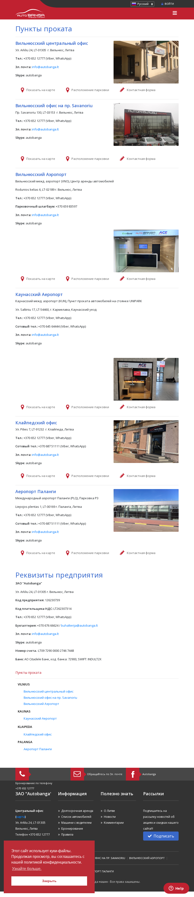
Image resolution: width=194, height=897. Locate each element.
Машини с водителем (76, 823)
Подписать (164, 836)
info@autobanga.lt (45, 67)
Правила (67, 834)
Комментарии (114, 823)
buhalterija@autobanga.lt (79, 625)
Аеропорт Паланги (38, 749)
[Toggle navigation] (175, 13)
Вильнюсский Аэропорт (41, 704)
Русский (143, 4)
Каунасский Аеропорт (40, 718)
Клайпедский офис (38, 734)
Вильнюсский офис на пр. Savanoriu (50, 697)
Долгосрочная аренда (77, 811)
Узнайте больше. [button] (26, 869)
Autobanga (149, 774)
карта (20, 817)
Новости (110, 817)
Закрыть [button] (49, 881)
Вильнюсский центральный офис (48, 691)
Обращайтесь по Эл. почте (104, 774)
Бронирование (72, 829)
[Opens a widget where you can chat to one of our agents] (176, 889)
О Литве (109, 811)
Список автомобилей (76, 817)
